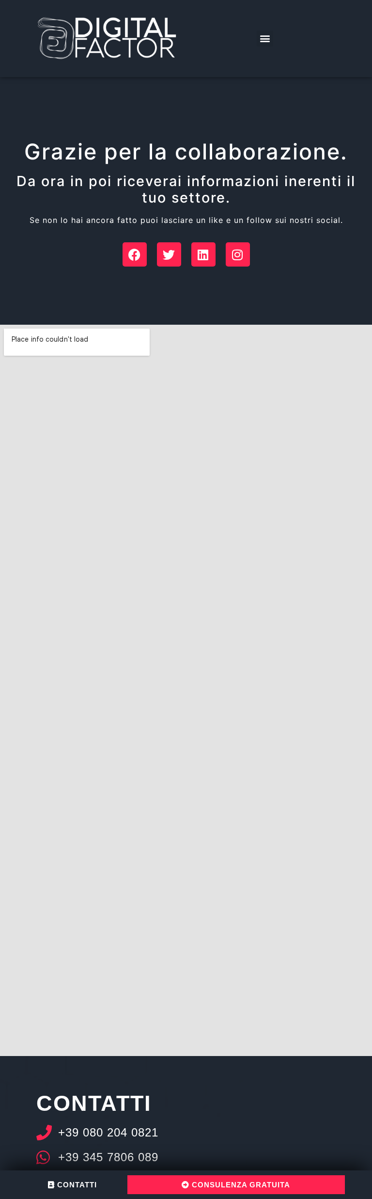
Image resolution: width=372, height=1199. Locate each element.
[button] (265, 39)
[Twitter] (169, 254)
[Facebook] (135, 254)
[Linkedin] (203, 254)
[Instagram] (238, 254)
